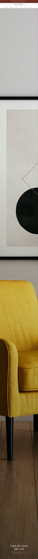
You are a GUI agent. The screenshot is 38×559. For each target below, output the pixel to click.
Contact (28, 4)
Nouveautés (8, 4)
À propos (24, 4)
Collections (3, 4)
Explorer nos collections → (19, 552)
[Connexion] (34, 4)
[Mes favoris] (36, 4)
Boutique (13, 4)
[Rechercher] (32, 4)
